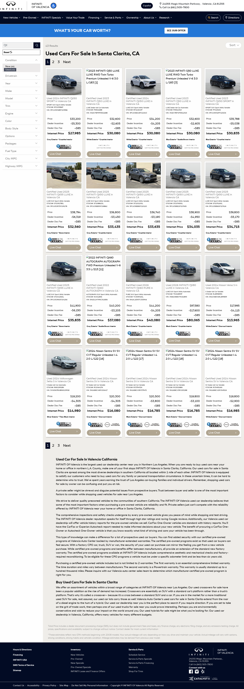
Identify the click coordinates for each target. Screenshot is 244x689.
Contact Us (19, 685)
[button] (53, 5)
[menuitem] (22, 66)
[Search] (36, 45)
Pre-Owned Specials (81, 667)
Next (67, 62)
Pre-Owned (76, 659)
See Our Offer (176, 30)
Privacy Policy (50, 685)
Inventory (75, 649)
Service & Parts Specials (140, 659)
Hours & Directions (22, 649)
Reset (7, 52)
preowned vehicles (99, 500)
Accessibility (33, 685)
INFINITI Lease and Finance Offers (88, 671)
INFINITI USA (20, 660)
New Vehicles (77, 655)
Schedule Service (137, 655)
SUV (158, 595)
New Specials (77, 663)
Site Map (64, 685)
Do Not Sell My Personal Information (90, 685)
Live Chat (55, 153)
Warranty (133, 667)
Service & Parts (136, 649)
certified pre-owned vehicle (88, 563)
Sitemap (17, 670)
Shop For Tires (136, 671)
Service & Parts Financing (141, 663)
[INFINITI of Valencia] (24, 5)
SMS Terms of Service (23, 665)
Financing (18, 655)
